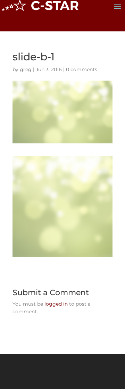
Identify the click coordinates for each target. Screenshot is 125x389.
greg (26, 69)
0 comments (81, 69)
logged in (56, 304)
